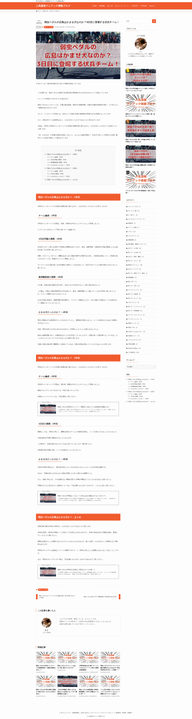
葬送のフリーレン (135, 265)
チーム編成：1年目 (57, 157)
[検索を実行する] (154, 21)
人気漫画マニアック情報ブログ (53, 6)
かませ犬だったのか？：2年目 (60, 176)
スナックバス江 (134, 206)
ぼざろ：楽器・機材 (136, 256)
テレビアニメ (133, 236)
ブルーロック (133, 302)
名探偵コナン (134, 336)
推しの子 (132, 281)
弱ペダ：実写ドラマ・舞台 (137, 273)
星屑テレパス (133, 323)
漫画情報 (132, 240)
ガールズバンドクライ (136, 219)
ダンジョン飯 (134, 211)
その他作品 (133, 352)
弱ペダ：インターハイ (136, 306)
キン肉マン (133, 215)
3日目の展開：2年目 (57, 174)
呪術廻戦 (132, 277)
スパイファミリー (135, 290)
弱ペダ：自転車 (134, 294)
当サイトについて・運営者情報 (70, 712)
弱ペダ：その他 (49, 27)
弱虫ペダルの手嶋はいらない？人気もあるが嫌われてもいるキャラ (82, 496)
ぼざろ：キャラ (134, 269)
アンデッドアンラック (136, 315)
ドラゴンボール (134, 340)
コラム (131, 231)
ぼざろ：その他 (134, 248)
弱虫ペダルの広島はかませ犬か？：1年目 (62, 154)
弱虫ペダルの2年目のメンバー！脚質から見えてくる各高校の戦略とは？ (84, 407)
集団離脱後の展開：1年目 (59, 162)
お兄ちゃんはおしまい (136, 331)
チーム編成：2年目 (57, 171)
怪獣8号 (132, 223)
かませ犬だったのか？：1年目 (60, 165)
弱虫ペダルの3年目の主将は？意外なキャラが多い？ (76, 569)
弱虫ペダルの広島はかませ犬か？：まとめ (62, 179)
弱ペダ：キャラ (134, 298)
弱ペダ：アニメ (134, 261)
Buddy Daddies (134, 348)
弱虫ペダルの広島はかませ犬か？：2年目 (62, 168)
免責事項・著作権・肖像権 (123, 712)
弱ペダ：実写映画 (135, 310)
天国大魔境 (133, 344)
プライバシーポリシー (107, 712)
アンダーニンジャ (135, 319)
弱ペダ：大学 (134, 286)
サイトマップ (95, 712)
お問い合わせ (85, 712)
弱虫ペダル (133, 327)
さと (46, 630)
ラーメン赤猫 (133, 227)
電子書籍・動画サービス (137, 244)
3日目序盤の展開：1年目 (58, 159)
